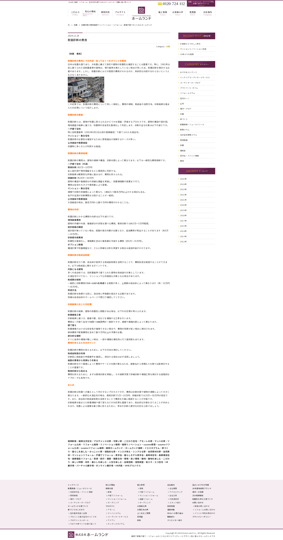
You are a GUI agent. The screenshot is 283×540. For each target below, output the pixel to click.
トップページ (73, 485)
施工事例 (141, 485)
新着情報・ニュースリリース (80, 488)
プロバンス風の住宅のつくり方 (83, 516)
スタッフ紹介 (175, 502)
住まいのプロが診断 (200, 485)
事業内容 (109, 488)
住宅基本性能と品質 (78, 513)
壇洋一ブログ (75, 499)
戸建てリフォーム (115, 495)
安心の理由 (110, 485)
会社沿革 (173, 495)
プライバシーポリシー (201, 516)
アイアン (111, 520)
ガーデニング (113, 502)
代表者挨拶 (174, 499)
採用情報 (171, 506)
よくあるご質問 (143, 513)
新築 (109, 492)
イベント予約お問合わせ (205, 513)
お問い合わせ (198, 502)
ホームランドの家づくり (78, 506)
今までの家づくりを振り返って (83, 523)
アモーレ (111, 509)
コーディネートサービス (118, 516)
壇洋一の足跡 (198, 492)
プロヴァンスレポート (79, 520)
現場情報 (74, 495)
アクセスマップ (176, 492)
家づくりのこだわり (76, 509)
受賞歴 (140, 516)
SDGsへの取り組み (175, 513)
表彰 (139, 520)
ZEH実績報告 (198, 495)
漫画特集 (171, 509)
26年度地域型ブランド (202, 488)
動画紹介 (171, 516)
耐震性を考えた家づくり (202, 499)
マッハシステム (114, 513)
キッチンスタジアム (116, 523)
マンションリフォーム (117, 499)
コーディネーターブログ (80, 502)
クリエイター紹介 (174, 520)
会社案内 (171, 485)
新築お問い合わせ (202, 506)
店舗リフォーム (146, 499)
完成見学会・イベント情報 (81, 492)
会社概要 (173, 488)
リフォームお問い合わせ (205, 509)
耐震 (168, 46)
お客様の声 (142, 506)
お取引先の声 (142, 509)
